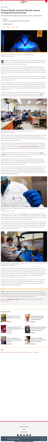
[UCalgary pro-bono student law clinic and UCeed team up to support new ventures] (27, 329)
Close (42, 438)
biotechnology (24, 352)
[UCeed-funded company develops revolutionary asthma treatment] (3, 340)
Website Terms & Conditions (15, 439)
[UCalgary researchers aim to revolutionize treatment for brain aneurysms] (3, 329)
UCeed (24, 214)
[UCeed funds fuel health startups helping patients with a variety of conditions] (27, 340)
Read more (9, 321)
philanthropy (18, 352)
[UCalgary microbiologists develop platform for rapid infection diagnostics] (27, 318)
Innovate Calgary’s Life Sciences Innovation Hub (29, 146)
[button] (4, 27)
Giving (24, 429)
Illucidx (41, 94)
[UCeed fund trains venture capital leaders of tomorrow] (3, 318)
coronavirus (36, 352)
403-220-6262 (24, 432)
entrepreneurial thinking (10, 352)
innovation (30, 352)
